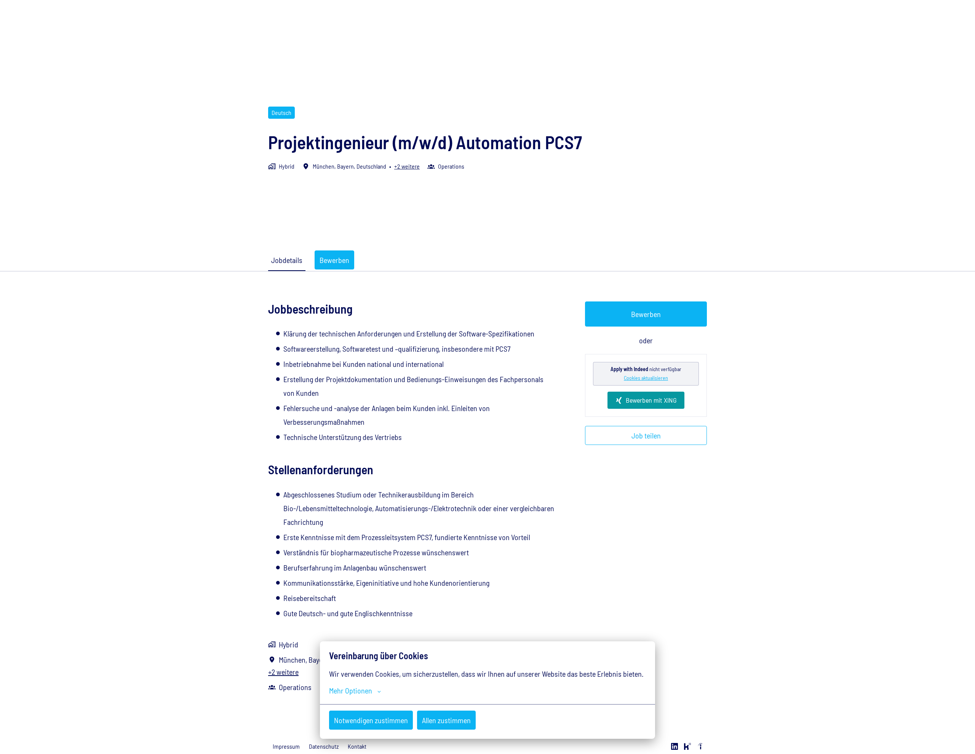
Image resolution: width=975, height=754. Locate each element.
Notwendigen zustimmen (371, 720)
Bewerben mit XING (651, 400)
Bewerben (646, 314)
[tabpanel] (487, 497)
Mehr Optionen (350, 690)
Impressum (286, 746)
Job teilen (646, 435)
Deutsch (281, 112)
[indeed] (700, 746)
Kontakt (357, 746)
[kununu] (687, 746)
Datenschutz (324, 746)
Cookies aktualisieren (646, 378)
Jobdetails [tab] (286, 260)
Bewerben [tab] (334, 260)
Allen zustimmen (446, 720)
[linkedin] (674, 746)
